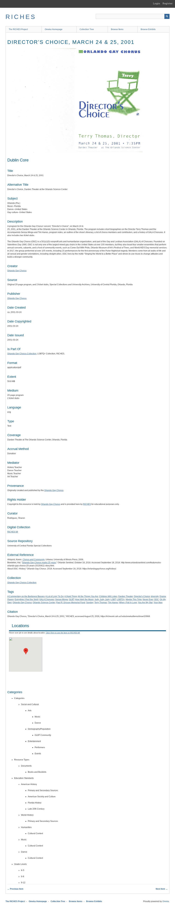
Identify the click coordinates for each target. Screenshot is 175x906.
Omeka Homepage (53, 29)
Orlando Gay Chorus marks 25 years (39, 562)
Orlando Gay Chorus (16, 271)
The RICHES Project (18, 29)
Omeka (165, 901)
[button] (25, 651)
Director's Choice (142, 596)
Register (168, 3)
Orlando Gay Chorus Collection (21, 353)
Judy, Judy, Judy (102, 599)
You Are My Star (145, 602)
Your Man (158, 602)
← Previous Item (15, 889)
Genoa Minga (61, 599)
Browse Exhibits (148, 29)
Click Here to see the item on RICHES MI (63, 633)
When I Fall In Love (128, 602)
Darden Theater (125, 596)
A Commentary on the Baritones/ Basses (26, 596)
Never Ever (148, 599)
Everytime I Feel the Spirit (26, 599)
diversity (155, 596)
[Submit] (167, 16)
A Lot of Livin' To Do (54, 596)
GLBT (71, 599)
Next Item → (162, 889)
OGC (156, 599)
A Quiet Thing (70, 596)
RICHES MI (12, 532)
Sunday (89, 602)
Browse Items (117, 29)
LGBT (113, 599)
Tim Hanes (113, 602)
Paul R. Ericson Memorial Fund (70, 602)
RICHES (20, 16)
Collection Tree (87, 29)
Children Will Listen (108, 596)
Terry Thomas (100, 602)
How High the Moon (84, 599)
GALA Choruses (46, 599)
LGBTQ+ (121, 599)
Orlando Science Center (44, 602)
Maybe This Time (134, 599)
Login (156, 3)
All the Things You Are (88, 596)
